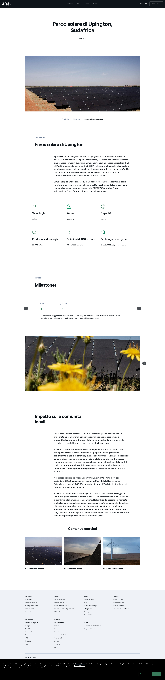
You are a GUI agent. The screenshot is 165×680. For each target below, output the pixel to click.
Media (87, 4)
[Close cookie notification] (162, 662)
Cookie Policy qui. (80, 666)
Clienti (86, 623)
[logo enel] (6, 4)
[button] (26, 308)
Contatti (57, 620)
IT (140, 4)
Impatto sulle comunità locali (93, 119)
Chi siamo (28, 596)
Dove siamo (29, 620)
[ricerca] (146, 3)
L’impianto (65, 119)
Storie (79, 4)
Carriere (95, 4)
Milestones (76, 119)
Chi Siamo (70, 4)
